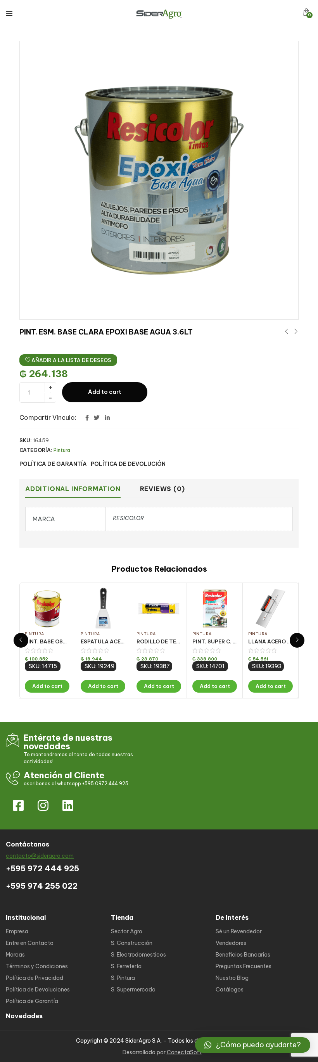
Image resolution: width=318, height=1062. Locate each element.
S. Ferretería (126, 966)
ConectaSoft (184, 1052)
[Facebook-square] (18, 805)
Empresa (17, 931)
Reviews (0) (162, 489)
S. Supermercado (133, 989)
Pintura (62, 450)
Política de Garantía (32, 1001)
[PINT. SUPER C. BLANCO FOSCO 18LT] (214, 608)
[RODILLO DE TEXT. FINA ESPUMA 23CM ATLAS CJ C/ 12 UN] (159, 608)
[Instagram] (43, 805)
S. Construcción (131, 943)
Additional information (73, 489)
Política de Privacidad (34, 977)
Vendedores (231, 943)
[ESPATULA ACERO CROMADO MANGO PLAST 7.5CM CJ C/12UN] (103, 608)
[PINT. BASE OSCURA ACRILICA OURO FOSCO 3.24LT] (47, 608)
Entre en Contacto (30, 943)
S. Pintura (123, 977)
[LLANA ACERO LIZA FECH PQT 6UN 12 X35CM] (270, 608)
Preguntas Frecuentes (243, 966)
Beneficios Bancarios (243, 954)
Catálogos (230, 989)
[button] (306, 12)
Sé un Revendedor (239, 931)
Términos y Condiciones (37, 966)
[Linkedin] (67, 805)
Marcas (15, 954)
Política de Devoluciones (38, 989)
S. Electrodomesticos (138, 954)
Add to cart (104, 391)
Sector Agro (126, 931)
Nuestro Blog (232, 977)
